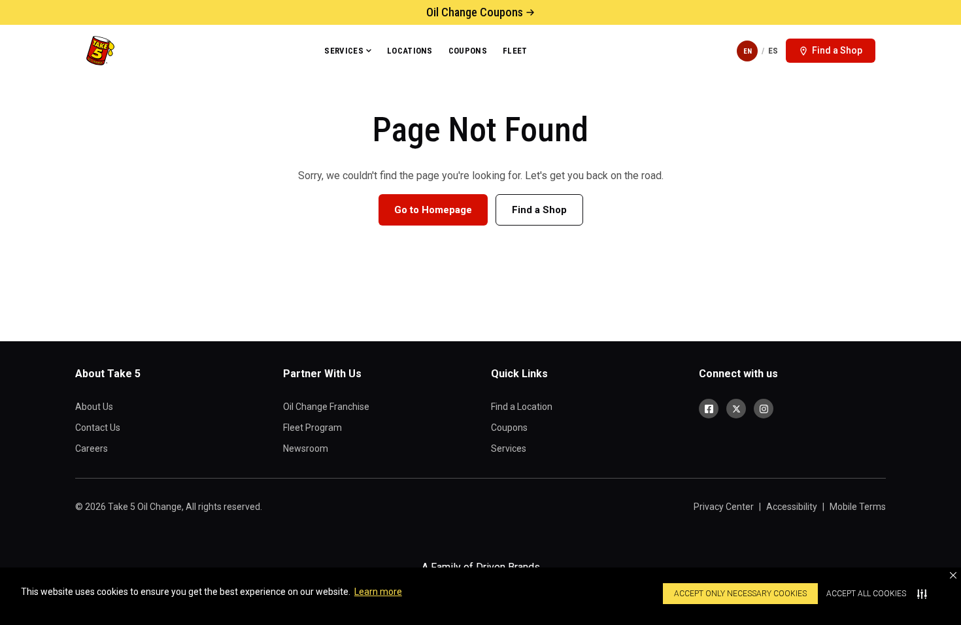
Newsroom (305, 448)
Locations (410, 51)
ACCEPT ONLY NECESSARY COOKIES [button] (740, 593)
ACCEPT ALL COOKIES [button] (866, 593)
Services (343, 51)
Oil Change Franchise (326, 406)
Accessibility (791, 506)
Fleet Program (312, 427)
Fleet (515, 51)
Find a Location (521, 406)
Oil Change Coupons (474, 12)
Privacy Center (724, 506)
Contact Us (97, 427)
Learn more (378, 591)
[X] (736, 408)
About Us (94, 406)
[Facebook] (708, 408)
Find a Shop (539, 210)
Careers (91, 448)
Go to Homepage (433, 210)
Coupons (467, 51)
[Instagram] (763, 408)
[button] (953, 575)
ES (773, 51)
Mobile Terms (858, 506)
